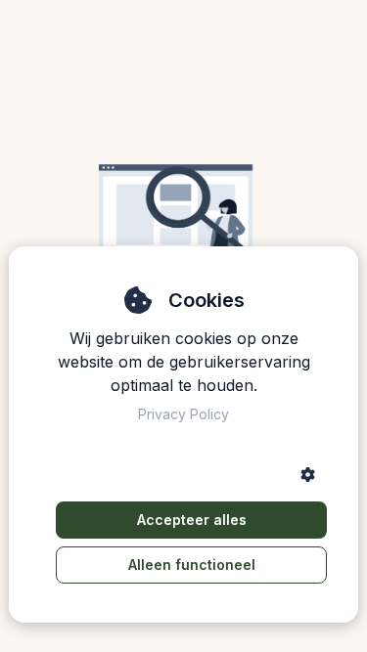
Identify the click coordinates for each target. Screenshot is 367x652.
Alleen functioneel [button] (191, 564)
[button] (308, 475)
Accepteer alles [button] (192, 519)
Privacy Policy (183, 414)
